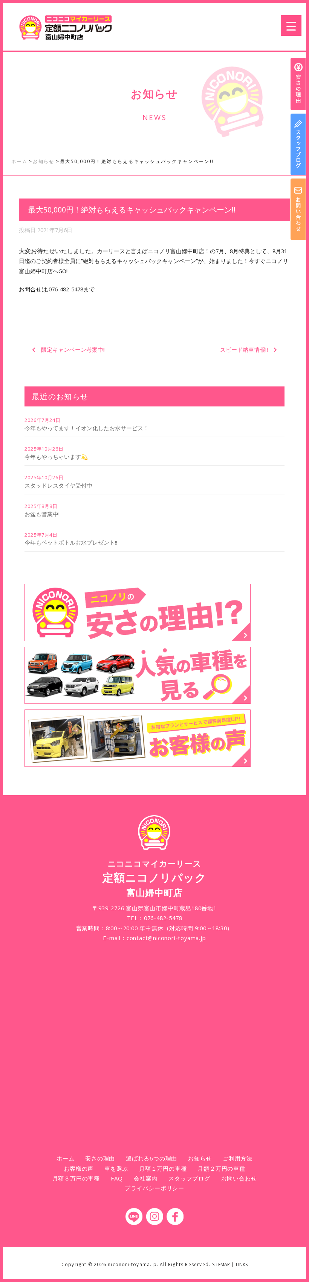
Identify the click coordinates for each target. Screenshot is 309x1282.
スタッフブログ (189, 1178)
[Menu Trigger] (291, 25)
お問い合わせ (239, 1178)
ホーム (65, 1158)
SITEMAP (221, 1264)
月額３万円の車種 (76, 1178)
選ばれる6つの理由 (151, 1158)
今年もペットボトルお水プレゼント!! (70, 542)
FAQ (117, 1178)
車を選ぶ (116, 1168)
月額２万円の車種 (221, 1168)
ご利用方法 (237, 1158)
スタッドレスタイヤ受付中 (58, 485)
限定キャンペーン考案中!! (73, 349)
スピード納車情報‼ (244, 349)
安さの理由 (100, 1158)
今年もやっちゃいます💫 (56, 456)
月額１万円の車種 (163, 1168)
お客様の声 (78, 1168)
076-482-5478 (163, 918)
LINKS (242, 1264)
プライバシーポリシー (154, 1188)
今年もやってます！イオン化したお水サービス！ (86, 428)
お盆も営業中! (42, 514)
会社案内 (146, 1178)
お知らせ (200, 1158)
